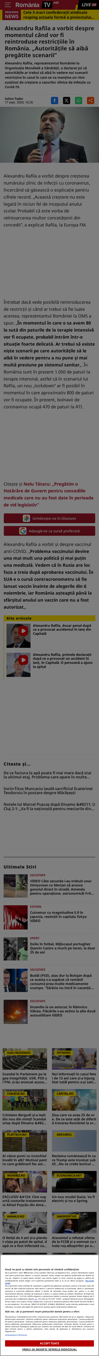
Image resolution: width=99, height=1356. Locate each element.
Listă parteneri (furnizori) (16, 1335)
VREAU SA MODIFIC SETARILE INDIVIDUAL (49, 1349)
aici (35, 1299)
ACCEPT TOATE (49, 1343)
